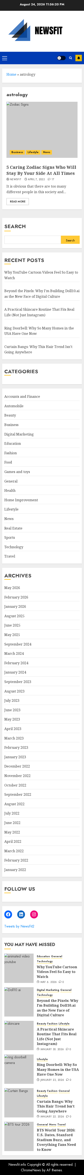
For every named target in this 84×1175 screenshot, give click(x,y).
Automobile (13, 406)
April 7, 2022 (36, 179)
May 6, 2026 (48, 982)
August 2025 (14, 616)
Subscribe (78, 58)
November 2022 (17, 775)
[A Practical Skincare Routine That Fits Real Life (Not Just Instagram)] (19, 1035)
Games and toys (17, 471)
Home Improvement (21, 500)
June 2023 (12, 710)
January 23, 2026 (52, 1080)
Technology (13, 547)
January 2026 (15, 606)
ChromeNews (31, 1170)
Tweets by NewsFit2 (19, 926)
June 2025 (12, 625)
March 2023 (14, 738)
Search (15, 226)
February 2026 (16, 597)
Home (11, 74)
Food (8, 462)
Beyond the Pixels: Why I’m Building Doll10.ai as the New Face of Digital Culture (57, 1007)
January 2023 (15, 757)
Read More (17, 202)
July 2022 (11, 813)
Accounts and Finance (22, 396)
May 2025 (12, 634)
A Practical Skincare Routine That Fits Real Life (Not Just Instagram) (56, 1036)
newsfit (16, 179)
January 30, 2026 (52, 1049)
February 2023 (16, 747)
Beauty (10, 415)
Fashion (10, 453)
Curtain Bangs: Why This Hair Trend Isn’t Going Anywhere (56, 1106)
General (10, 481)
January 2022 (15, 869)
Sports (9, 537)
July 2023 (11, 700)
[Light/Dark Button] (61, 58)
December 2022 (17, 766)
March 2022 (14, 851)
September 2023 (17, 681)
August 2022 (14, 804)
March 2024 (14, 653)
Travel (9, 556)
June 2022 (12, 822)
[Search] (70, 58)
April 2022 (12, 841)
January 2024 (15, 672)
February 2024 (16, 663)
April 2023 (12, 728)
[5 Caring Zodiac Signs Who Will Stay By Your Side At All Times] (42, 130)
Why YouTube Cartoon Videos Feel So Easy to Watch (57, 972)
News (46, 152)
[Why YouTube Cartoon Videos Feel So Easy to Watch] (19, 968)
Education (12, 443)
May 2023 (12, 719)
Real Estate (13, 528)
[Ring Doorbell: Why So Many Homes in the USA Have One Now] (19, 1069)
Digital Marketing (19, 434)
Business (17, 152)
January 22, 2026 (52, 1117)
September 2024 (17, 644)
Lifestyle (33, 152)
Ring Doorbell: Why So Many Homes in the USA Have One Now (58, 1069)
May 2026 (12, 587)
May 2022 (12, 832)
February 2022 (16, 860)
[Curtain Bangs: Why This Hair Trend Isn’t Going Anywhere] (19, 1102)
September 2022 (17, 794)
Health (10, 490)
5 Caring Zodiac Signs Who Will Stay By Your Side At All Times (41, 170)
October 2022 (15, 785)
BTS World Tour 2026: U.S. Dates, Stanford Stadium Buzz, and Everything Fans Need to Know (56, 1140)
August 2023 (14, 691)
